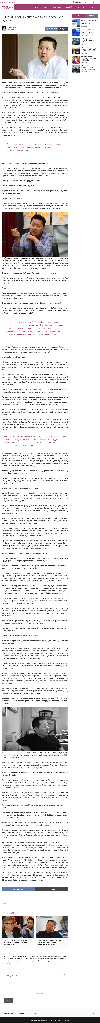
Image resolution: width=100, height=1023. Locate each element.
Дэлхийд (69, 7)
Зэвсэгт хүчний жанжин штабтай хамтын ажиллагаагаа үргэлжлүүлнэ (89, 22)
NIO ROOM (80, 7)
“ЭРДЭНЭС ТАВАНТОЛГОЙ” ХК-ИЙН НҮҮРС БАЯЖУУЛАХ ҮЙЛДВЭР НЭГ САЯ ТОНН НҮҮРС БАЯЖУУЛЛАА (89, 49)
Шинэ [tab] (78, 16)
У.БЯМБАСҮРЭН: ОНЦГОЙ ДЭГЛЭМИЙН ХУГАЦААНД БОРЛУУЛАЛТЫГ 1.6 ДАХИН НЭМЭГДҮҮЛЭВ (89, 58)
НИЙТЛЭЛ (93, 7)
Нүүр (37, 7)
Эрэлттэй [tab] (91, 16)
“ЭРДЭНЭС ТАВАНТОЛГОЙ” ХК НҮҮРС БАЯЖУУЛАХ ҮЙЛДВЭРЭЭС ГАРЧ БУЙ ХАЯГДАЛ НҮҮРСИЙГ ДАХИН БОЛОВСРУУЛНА (89, 67)
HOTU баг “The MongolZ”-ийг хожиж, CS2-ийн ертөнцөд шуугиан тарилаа (88, 40)
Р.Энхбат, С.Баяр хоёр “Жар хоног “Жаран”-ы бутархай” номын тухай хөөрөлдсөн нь (16, 942)
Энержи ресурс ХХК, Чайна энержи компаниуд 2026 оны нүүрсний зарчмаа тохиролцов (88, 31)
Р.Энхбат (4, 903)
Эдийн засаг (57, 7)
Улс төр (46, 7)
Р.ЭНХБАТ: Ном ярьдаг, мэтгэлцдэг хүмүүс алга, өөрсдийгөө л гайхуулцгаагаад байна (51, 942)
